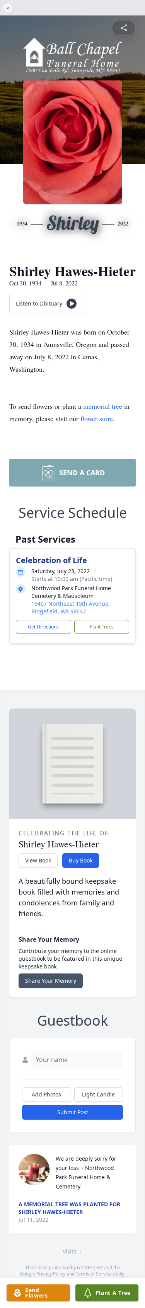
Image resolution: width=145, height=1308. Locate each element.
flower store (96, 418)
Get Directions (43, 626)
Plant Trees (102, 626)
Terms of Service (94, 1273)
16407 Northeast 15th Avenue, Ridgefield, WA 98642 (70, 607)
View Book (38, 860)
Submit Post (72, 1112)
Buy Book (80, 860)
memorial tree (102, 406)
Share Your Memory (50, 980)
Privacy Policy (50, 1273)
